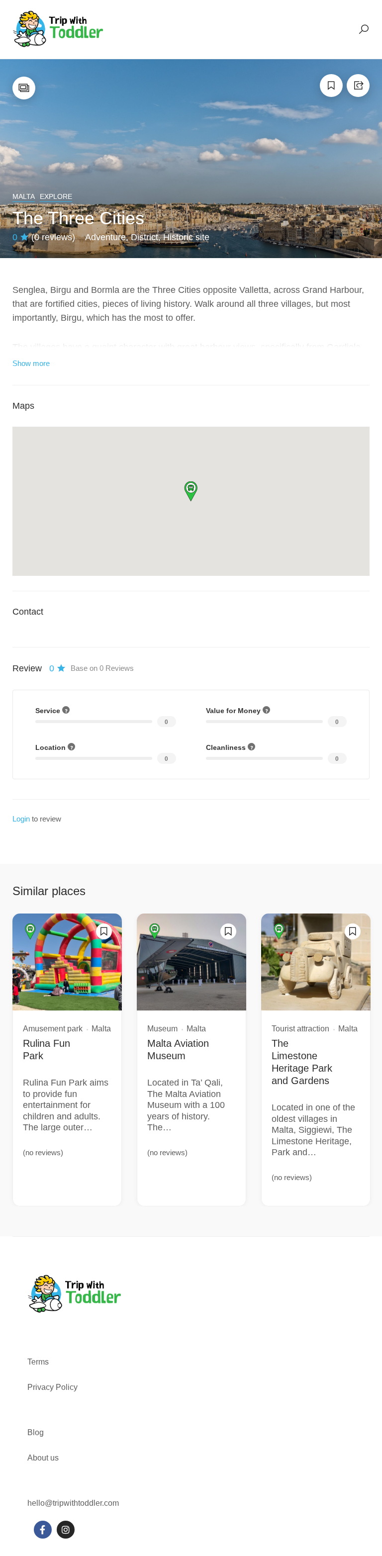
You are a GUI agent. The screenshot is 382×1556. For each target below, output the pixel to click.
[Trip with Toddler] (58, 29)
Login (21, 819)
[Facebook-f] (43, 1530)
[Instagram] (66, 1530)
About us (43, 1458)
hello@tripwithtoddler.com (73, 1503)
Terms (39, 1362)
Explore (56, 196)
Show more (31, 363)
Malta (23, 196)
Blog (35, 1432)
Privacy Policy (52, 1387)
